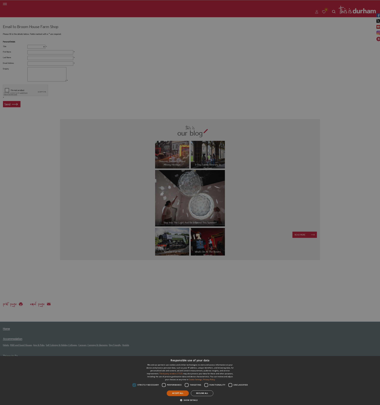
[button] (190, 399)
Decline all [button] (202, 393)
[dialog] (190, 380)
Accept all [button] (177, 393)
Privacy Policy (209, 379)
